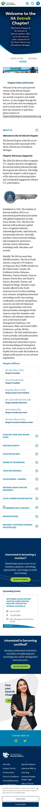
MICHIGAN (32, 58)
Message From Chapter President (15, 488)
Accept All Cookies (20, 804)
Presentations (10, 516)
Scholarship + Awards (14, 479)
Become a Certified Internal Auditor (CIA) (17, 526)
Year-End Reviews (12, 471)
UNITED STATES (16, 58)
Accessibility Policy (10, 781)
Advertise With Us (28, 768)
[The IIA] (8, 4)
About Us (7, 130)
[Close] (37, 788)
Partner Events (11, 445)
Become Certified (20, 667)
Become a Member (20, 580)
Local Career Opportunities (17, 498)
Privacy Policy (8, 772)
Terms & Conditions (11, 776)
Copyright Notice (10, 785)
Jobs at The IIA (27, 784)
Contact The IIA (9, 768)
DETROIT (23, 61)
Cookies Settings (20, 799)
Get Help (6, 764)
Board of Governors (14, 462)
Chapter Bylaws (11, 454)
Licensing (25, 772)
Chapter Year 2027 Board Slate (16, 436)
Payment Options (28, 764)
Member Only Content (17, 508)
